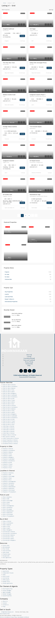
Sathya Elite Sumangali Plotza (38, 62)
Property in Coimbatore (9, 450)
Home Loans (6, 545)
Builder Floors (6, 581)
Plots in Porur (6, 504)
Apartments (6, 571)
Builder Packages (7, 594)
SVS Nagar (33, 29)
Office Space (6, 579)
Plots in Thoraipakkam (8, 516)
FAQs (4, 606)
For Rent (7, 277)
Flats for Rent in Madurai (9, 409)
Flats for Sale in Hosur (8, 403)
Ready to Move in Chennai (9, 435)
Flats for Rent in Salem (9, 412)
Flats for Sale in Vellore (9, 402)
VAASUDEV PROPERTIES (36, 172)
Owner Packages (7, 590)
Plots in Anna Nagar (8, 500)
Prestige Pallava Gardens (10, 126)
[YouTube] (2, 566)
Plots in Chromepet (8, 514)
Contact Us (6, 604)
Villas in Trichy (6, 526)
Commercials (8, 279)
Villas (4, 574)
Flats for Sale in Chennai (9, 384)
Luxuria (7, 294)
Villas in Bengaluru (7, 530)
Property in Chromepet (9, 490)
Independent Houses (8, 573)
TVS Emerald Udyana (35, 126)
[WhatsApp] (4, 566)
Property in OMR (7, 474)
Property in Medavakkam (9, 486)
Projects (7, 272)
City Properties (9, 291)
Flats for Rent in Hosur (8, 424)
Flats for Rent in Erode (8, 419)
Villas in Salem (6, 528)
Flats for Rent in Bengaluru (9, 414)
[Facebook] (21, 371)
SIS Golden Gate (7, 194)
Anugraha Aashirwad (8, 29)
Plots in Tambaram (7, 507)
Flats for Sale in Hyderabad (10, 395)
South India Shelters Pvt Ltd (10, 207)
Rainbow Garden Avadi (9, 94)
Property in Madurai (8, 452)
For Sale (7, 274)
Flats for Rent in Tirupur (9, 421)
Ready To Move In (9, 299)
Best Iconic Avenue (16, 325)
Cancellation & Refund (23, 617)
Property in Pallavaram (8, 488)
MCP (32, 40)
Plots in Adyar (6, 502)
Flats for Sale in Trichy (8, 390)
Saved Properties (7, 595)
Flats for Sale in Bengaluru (9, 393)
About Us (5, 601)
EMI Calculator (6, 547)
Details (22, 36)
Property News (6, 554)
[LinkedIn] (1, 566)
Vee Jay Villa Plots (16, 319)
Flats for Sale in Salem (9, 391)
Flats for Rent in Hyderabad (10, 416)
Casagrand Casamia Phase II (37, 94)
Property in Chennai (8, 448)
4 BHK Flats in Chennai (8, 431)
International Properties (11, 301)
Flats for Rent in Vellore (9, 422)
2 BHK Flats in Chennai (8, 428)
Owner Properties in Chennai (10, 440)
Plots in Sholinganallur (8, 505)
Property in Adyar (7, 478)
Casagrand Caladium (8, 160)
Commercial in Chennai (9, 531)
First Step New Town (9, 62)
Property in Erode (7, 462)
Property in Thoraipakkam (9, 492)
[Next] (32, 215)
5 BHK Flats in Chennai (8, 433)
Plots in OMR (6, 498)
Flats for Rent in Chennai (9, 405)
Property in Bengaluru (8, 457)
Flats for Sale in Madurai (9, 388)
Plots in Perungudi (7, 509)
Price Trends (6, 549)
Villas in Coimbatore (8, 523)
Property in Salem (7, 455)
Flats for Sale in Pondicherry (10, 397)
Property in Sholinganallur (9, 481)
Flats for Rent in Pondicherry (10, 417)
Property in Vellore (7, 466)
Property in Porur (7, 479)
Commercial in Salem (8, 538)
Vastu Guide (6, 552)
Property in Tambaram (8, 483)
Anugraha (7, 40)
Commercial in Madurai (9, 535)
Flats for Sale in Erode (8, 398)
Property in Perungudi (8, 485)
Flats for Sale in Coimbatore (10, 386)
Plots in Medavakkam (8, 511)
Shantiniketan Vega (35, 194)
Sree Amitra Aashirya (17, 313)
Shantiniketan (34, 207)
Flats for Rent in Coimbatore (10, 407)
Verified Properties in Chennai (10, 441)
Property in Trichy (7, 454)
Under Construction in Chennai (11, 438)
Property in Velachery (8, 473)
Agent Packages (7, 592)
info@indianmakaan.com (7, 612)
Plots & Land (6, 576)
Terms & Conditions (5, 617)
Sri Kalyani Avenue (35, 160)
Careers (5, 603)
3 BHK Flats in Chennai (8, 429)
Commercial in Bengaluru (9, 540)
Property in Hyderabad (8, 459)
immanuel (7, 138)
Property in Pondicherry (9, 460)
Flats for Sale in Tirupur (9, 400)
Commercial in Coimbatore (10, 533)
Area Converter (7, 550)
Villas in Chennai (7, 521)
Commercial (6, 578)
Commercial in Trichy (8, 536)
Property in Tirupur (7, 464)
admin (33, 104)
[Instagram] (5, 566)
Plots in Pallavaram (7, 512)
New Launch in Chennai (9, 436)
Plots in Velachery (7, 497)
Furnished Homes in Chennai (10, 443)
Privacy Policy (13, 617)
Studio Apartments (8, 583)
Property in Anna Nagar (8, 476)
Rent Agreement (7, 557)
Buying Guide (6, 556)
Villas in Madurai (7, 524)
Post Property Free (7, 588)
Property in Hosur (7, 467)
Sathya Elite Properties (9, 72)
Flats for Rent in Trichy (8, 410)
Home (4, 3)
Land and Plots (9, 296)
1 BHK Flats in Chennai (8, 426)
